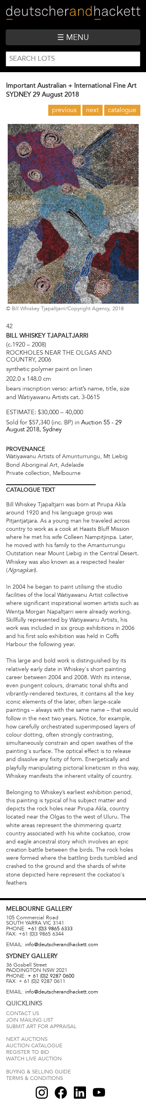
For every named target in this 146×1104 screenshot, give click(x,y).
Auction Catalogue (34, 1045)
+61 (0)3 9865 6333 (50, 928)
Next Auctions (26, 1039)
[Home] (73, 14)
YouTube (99, 1092)
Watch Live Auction (34, 1058)
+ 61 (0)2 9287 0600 (51, 976)
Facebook (61, 1092)
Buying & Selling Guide (38, 1072)
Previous (64, 110)
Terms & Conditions (34, 1078)
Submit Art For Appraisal (41, 1026)
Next (92, 110)
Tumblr (80, 1092)
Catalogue (122, 110)
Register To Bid (27, 1052)
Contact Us (22, 1013)
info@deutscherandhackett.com (61, 944)
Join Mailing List (29, 1020)
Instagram (42, 1092)
